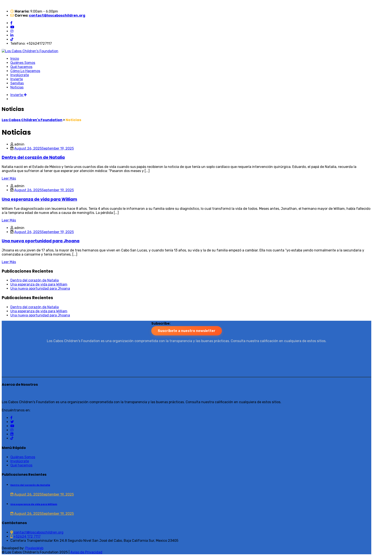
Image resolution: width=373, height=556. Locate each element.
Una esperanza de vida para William (39, 199)
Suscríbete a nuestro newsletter (186, 331)
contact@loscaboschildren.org (57, 15)
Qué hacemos (21, 67)
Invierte (16, 79)
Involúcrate (19, 75)
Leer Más (9, 178)
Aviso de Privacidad (86, 552)
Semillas (17, 83)
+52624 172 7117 (27, 536)
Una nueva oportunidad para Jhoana (40, 241)
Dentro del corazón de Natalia (33, 157)
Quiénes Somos (22, 63)
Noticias (17, 87)
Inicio (14, 59)
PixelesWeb (34, 548)
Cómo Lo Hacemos (25, 71)
